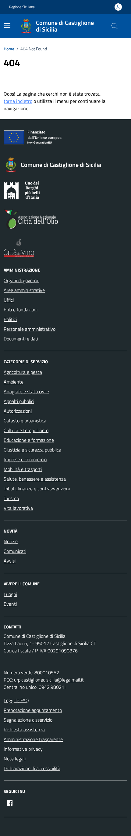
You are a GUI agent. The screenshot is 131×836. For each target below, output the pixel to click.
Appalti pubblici (19, 401)
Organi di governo (21, 280)
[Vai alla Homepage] (27, 26)
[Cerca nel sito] (114, 26)
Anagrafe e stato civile (26, 391)
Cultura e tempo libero (26, 430)
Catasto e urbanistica (25, 420)
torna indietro (18, 101)
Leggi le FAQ (16, 700)
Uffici (9, 299)
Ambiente (13, 381)
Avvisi (10, 560)
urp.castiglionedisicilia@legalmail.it (49, 679)
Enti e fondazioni (20, 309)
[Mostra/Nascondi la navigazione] (7, 25)
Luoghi (10, 594)
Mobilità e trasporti (23, 469)
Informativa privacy (23, 749)
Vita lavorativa (18, 508)
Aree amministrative (24, 290)
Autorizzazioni (18, 411)
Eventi (10, 604)
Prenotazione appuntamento (33, 710)
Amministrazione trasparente (33, 739)
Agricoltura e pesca (23, 372)
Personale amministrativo (29, 329)
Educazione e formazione (29, 440)
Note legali (15, 758)
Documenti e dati (21, 338)
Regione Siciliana (22, 7)
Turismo (11, 498)
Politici (10, 319)
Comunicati (15, 551)
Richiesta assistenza (24, 729)
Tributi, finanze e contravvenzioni (37, 488)
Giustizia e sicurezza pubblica (32, 449)
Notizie (11, 541)
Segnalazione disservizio (28, 719)
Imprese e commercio (25, 459)
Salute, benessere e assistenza (35, 478)
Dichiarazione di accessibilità (32, 768)
